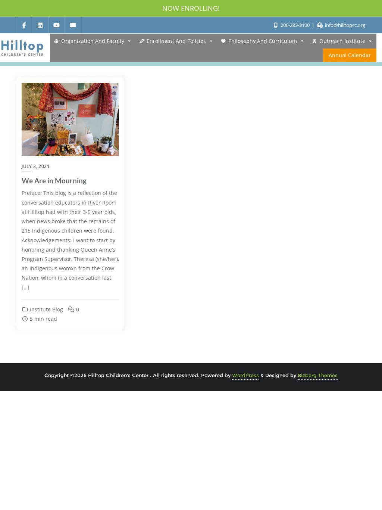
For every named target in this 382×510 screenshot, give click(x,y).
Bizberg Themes (318, 375)
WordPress (245, 375)
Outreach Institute (342, 40)
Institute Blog (45, 309)
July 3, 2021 (36, 166)
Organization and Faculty (92, 40)
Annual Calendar (350, 55)
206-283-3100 (294, 25)
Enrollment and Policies (176, 40)
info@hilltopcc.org (344, 25)
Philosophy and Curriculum (262, 40)
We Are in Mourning (54, 180)
